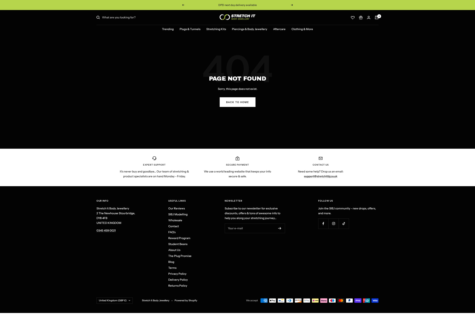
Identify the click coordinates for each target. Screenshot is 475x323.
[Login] (368, 17)
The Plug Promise (179, 256)
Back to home (237, 102)
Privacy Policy (177, 273)
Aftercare (279, 29)
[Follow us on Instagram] (333, 223)
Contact (173, 226)
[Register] (279, 228)
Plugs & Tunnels (190, 29)
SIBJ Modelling (178, 214)
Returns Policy (177, 285)
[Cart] (377, 17)
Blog (171, 262)
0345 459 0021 (106, 230)
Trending (168, 29)
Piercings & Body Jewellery (249, 29)
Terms (172, 268)
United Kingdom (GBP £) (113, 300)
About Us (174, 250)
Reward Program (179, 238)
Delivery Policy (178, 279)
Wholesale (175, 220)
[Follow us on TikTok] (344, 223)
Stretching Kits (216, 29)
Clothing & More (302, 29)
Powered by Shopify (186, 300)
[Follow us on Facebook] (323, 223)
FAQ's (172, 232)
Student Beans (177, 244)
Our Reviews (176, 208)
